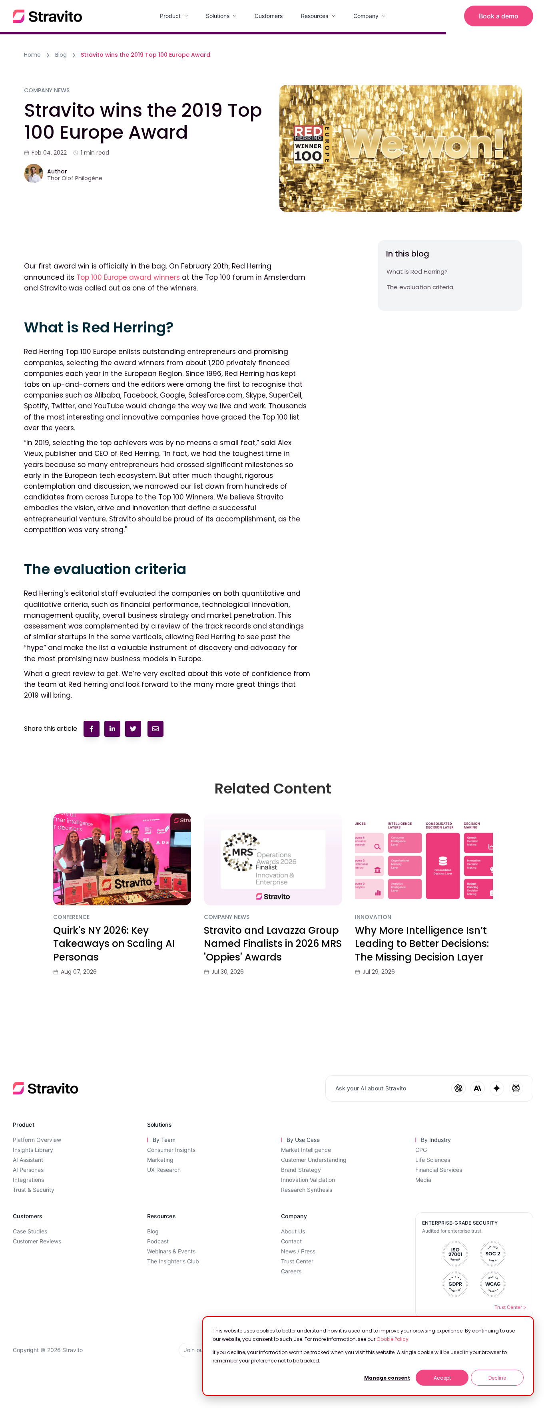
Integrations (28, 1179)
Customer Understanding (314, 1159)
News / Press (298, 1251)
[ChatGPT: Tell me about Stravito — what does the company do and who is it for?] (458, 1088)
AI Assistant (28, 1159)
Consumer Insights (171, 1149)
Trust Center (297, 1261)
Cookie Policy (393, 1339)
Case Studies (30, 1231)
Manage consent (387, 1377)
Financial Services (438, 1169)
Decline (497, 1377)
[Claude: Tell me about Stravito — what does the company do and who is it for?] (477, 1088)
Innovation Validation (308, 1179)
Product (170, 15)
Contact (291, 1241)
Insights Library (33, 1149)
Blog (61, 55)
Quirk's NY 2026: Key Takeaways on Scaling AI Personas (114, 944)
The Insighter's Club (173, 1261)
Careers (291, 1271)
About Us (293, 1231)
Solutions (217, 15)
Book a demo (498, 16)
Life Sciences (432, 1159)
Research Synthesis (306, 1189)
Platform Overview (37, 1139)
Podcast (158, 1241)
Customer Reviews (37, 1241)
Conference (71, 917)
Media (423, 1179)
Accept (442, 1377)
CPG (421, 1149)
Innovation (373, 917)
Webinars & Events (171, 1251)
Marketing (160, 1159)
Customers (269, 15)
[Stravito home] (47, 16)
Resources (314, 15)
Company (366, 15)
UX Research (164, 1169)
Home (32, 55)
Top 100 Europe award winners (128, 277)
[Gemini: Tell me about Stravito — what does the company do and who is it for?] (497, 1088)
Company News (226, 917)
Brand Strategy (301, 1169)
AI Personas (28, 1169)
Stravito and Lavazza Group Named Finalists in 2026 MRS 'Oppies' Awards (273, 944)
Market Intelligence (306, 1149)
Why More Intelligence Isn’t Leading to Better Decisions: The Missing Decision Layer (422, 944)
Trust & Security (33, 1189)
